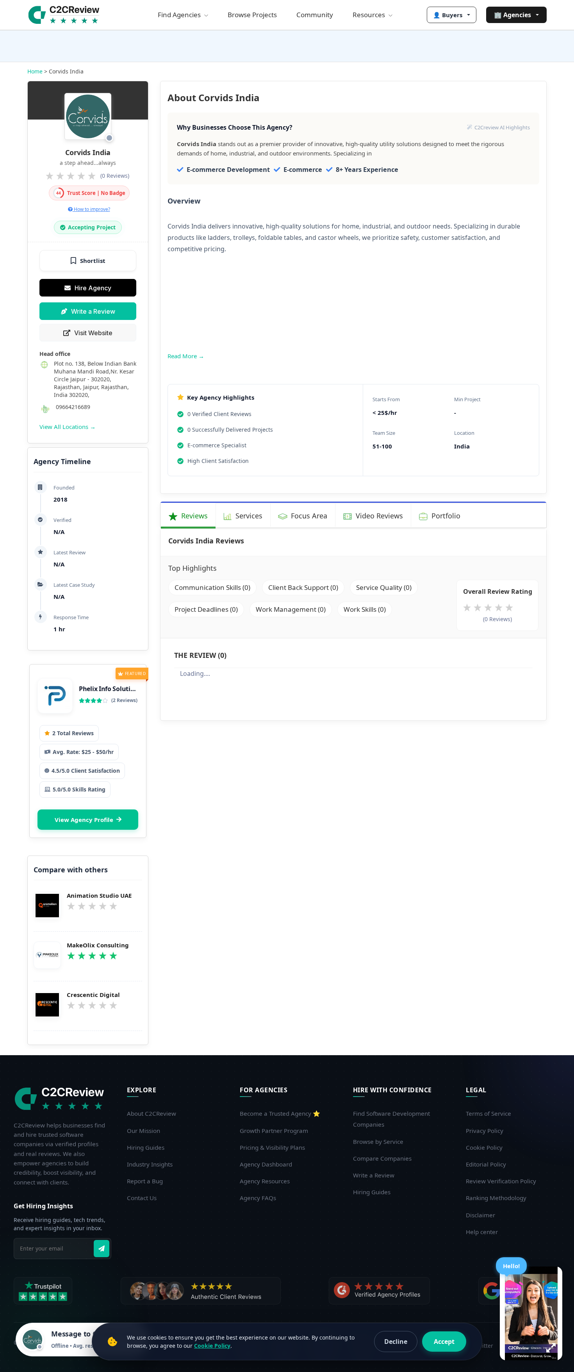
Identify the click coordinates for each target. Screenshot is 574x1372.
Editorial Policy (486, 1164)
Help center (482, 1232)
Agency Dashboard (266, 1164)
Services (248, 515)
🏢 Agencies (512, 15)
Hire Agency (93, 288)
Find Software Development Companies (391, 1118)
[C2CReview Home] (61, 1098)
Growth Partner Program (274, 1130)
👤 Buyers (447, 15)
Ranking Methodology (496, 1198)
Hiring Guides (145, 1147)
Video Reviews (378, 515)
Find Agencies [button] (180, 14)
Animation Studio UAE (99, 895)
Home (35, 71)
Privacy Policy (484, 1130)
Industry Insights (150, 1164)
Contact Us (142, 1198)
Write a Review (93, 311)
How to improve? (91, 209)
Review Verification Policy (501, 1181)
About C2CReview (151, 1113)
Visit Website (93, 333)
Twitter (484, 1345)
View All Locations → (67, 427)
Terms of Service (488, 1113)
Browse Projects (252, 14)
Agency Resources (265, 1181)
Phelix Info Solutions (110, 688)
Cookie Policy (484, 1147)
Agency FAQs (258, 1198)
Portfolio (445, 515)
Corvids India (88, 152)
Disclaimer (480, 1215)
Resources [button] (370, 14)
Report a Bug (145, 1181)
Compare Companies (382, 1158)
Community (314, 14)
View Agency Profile (84, 820)
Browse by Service (378, 1141)
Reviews (193, 515)
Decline (395, 1341)
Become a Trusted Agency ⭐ (280, 1113)
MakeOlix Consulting (98, 945)
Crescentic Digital (93, 995)
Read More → (186, 356)
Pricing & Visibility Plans (272, 1147)
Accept (444, 1341)
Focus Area (308, 515)
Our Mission (143, 1130)
